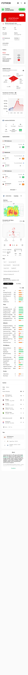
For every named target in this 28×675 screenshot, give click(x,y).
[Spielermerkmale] (23, 70)
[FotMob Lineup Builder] (13, 9)
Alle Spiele (12, 189)
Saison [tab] (7, 387)
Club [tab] (4, 387)
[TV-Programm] (18, 3)
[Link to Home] (6, 3)
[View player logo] (5, 19)
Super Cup (11, 441)
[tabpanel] (13, 407)
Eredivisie (11, 444)
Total (8, 283)
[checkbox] (20, 221)
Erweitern (13, 468)
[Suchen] (21, 3)
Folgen (21, 15)
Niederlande (7, 38)
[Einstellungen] (25, 3)
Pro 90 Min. (18, 283)
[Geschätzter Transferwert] (16, 92)
